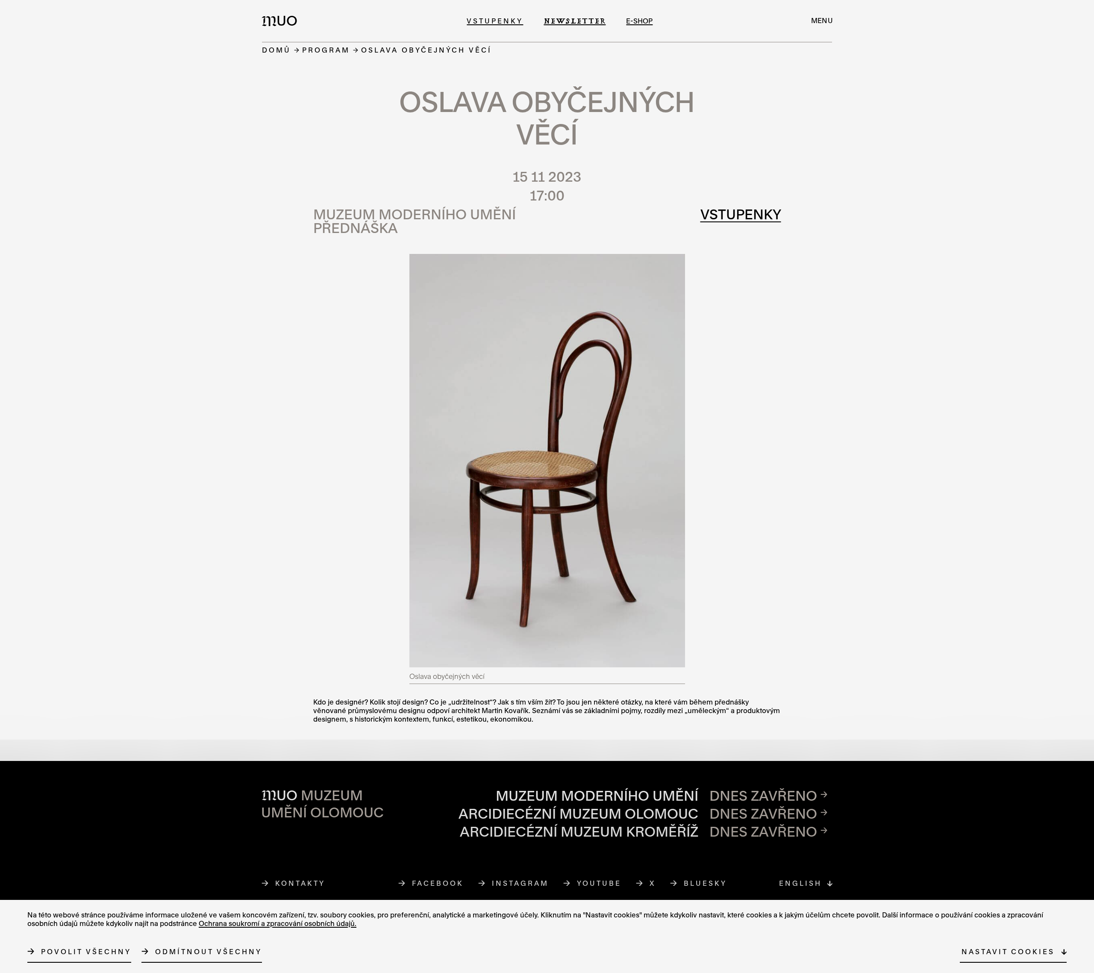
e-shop (639, 21)
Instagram (520, 883)
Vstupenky (495, 21)
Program (326, 50)
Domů (276, 50)
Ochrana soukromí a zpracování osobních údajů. (277, 923)
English (800, 883)
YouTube (599, 883)
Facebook (438, 883)
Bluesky (705, 883)
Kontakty (300, 883)
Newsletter (575, 21)
